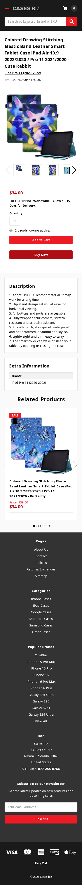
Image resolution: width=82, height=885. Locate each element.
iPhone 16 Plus (41, 688)
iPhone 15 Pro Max (41, 661)
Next (74, 170)
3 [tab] (41, 526)
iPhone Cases (41, 599)
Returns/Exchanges (41, 569)
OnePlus (41, 655)
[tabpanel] (41, 464)
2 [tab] (38, 526)
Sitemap (41, 576)
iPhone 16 (41, 675)
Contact (41, 556)
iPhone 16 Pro (41, 668)
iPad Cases (41, 605)
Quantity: (16, 213)
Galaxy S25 (41, 701)
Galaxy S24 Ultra (41, 714)
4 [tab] (45, 526)
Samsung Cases (41, 625)
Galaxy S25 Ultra (41, 694)
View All (41, 721)
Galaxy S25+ (41, 708)
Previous (7, 170)
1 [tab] (34, 526)
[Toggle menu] (7, 8)
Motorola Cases (41, 618)
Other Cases (41, 632)
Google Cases (41, 612)
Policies (41, 562)
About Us (41, 549)
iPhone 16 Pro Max (41, 681)
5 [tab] (49, 526)
